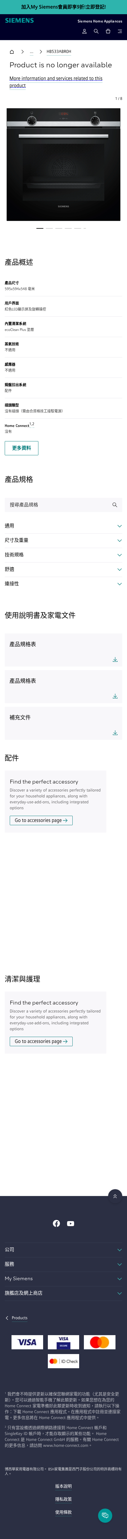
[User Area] (84, 31)
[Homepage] (19, 21)
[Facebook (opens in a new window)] (56, 1224)
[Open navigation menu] (120, 31)
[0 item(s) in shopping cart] (108, 31)
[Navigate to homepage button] (13, 51)
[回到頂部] (115, 1196)
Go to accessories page (38, 820)
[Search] (96, 31)
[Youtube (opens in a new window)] (70, 1224)
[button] (63, 164)
